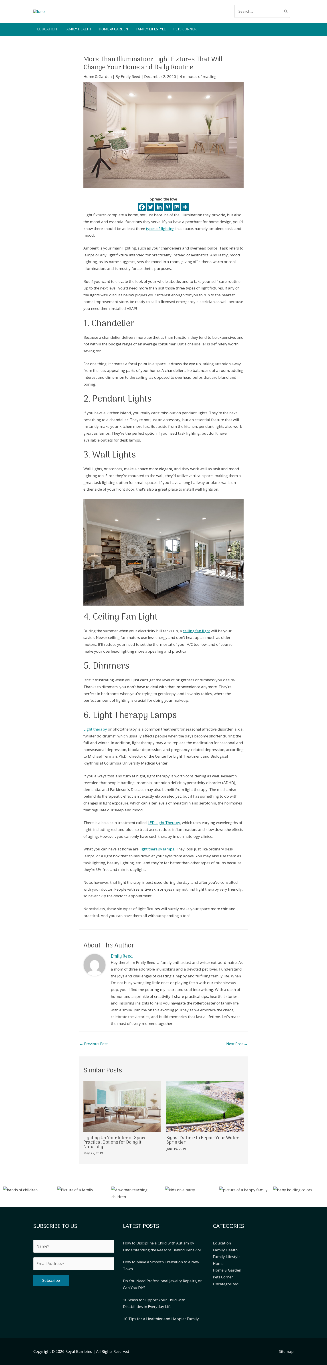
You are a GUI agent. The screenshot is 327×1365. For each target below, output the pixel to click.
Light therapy (95, 729)
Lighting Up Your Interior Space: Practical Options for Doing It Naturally (115, 1143)
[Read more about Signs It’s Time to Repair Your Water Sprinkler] (205, 1106)
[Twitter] (150, 207)
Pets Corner (223, 1277)
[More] (185, 207)
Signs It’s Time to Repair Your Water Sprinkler (202, 1140)
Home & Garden (97, 76)
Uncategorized (226, 1283)
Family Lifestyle (226, 1256)
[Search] (286, 11)
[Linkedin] (159, 207)
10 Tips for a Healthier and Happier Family (161, 1318)
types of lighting (160, 228)
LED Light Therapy (164, 822)
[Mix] (176, 207)
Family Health (225, 1249)
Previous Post (93, 1043)
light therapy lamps (156, 849)
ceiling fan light (196, 630)
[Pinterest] (168, 207)
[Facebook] (142, 207)
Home (218, 1263)
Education (222, 1243)
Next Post (237, 1043)
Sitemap (286, 1351)
